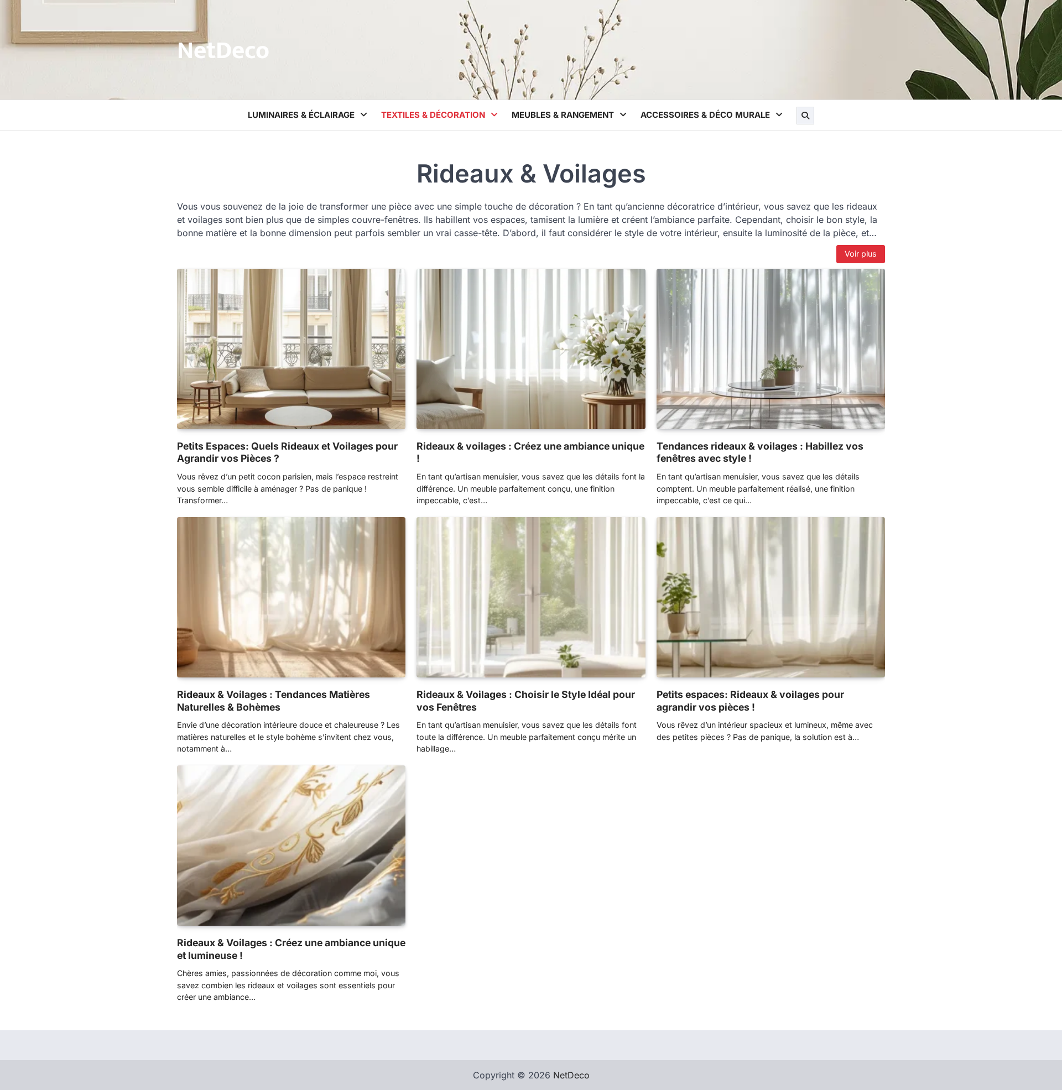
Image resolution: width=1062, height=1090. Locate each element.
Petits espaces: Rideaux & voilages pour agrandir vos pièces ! (750, 701)
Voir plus (861, 253)
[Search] (805, 115)
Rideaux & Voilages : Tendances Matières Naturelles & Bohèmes (273, 701)
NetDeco (223, 50)
